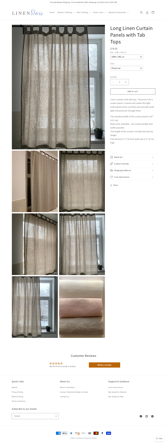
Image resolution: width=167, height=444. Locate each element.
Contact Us (64, 396)
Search (14, 387)
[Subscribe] (56, 416)
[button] (65, 12)
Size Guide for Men (116, 396)
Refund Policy (17, 396)
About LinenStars (67, 387)
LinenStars (79, 438)
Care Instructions (115, 387)
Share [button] (115, 185)
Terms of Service (18, 401)
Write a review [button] (104, 365)
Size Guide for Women (117, 392)
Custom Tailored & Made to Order (74, 392)
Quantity (113, 77)
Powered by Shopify (90, 438)
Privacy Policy (17, 392)
